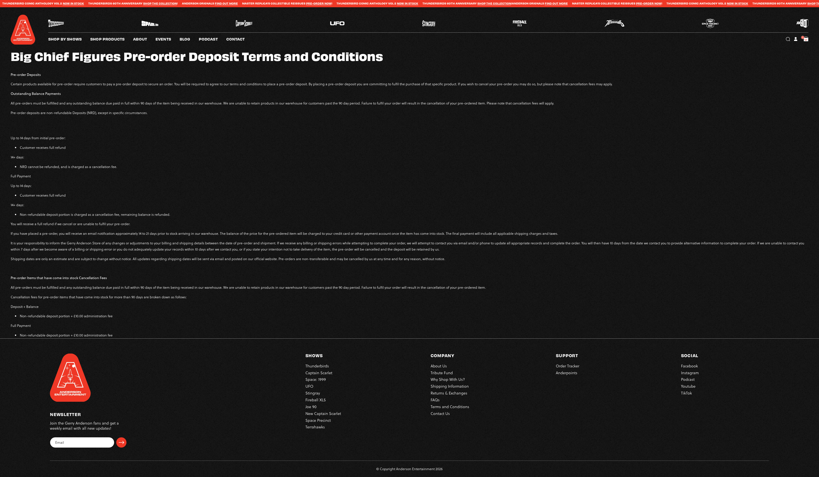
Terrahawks (315, 427)
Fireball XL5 (315, 400)
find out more (176, 3)
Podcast (688, 379)
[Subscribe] (121, 442)
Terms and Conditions (450, 406)
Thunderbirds (317, 366)
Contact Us (440, 413)
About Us (439, 366)
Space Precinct (318, 420)
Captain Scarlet (318, 373)
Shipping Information (450, 386)
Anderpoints (566, 373)
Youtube (688, 386)
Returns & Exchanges (449, 393)
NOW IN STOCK (23, 3)
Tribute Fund (442, 373)
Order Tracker (567, 366)
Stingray (312, 393)
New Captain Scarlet (323, 413)
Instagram (690, 373)
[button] (144, 39)
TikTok (686, 393)
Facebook (689, 366)
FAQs (435, 400)
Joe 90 (311, 406)
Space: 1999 (315, 379)
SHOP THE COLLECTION (110, 3)
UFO (309, 386)
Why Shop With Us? (448, 379)
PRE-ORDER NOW (269, 3)
